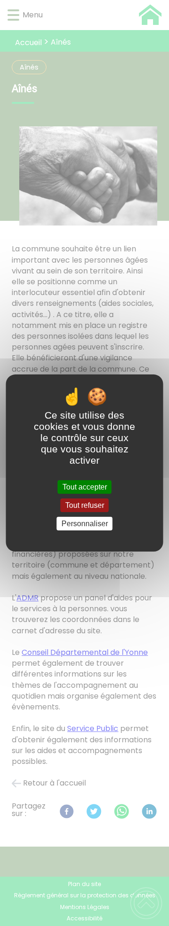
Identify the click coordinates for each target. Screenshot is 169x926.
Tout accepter (84, 487)
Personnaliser (84, 524)
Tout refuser (84, 505)
